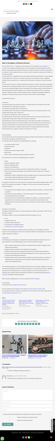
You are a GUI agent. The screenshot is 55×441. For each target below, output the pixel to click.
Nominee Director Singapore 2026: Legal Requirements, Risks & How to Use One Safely (26, 302)
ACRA (6, 218)
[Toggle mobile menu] (52, 9)
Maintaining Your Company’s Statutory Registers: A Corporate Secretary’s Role (42, 302)
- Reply (6, 368)
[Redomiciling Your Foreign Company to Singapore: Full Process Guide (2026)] (40, 335)
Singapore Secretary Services (19, 284)
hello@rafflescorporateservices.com (31, 1)
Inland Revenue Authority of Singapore (14, 226)
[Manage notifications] (51, 437)
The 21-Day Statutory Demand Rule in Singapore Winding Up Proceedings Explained (14, 355)
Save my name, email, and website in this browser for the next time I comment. (23, 414)
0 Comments (12, 358)
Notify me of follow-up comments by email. (27, 417)
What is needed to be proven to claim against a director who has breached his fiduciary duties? (22, 367)
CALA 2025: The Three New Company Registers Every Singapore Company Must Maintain (8, 302)
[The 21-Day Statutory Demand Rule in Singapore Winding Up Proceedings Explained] (14, 335)
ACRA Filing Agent (35, 278)
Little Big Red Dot (40, 432)
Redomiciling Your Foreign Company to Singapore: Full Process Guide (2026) (38, 355)
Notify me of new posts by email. (25, 420)
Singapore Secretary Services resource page (34, 288)
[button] (3, 347)
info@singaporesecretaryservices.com (12, 293)
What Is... (18, 313)
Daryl (4, 313)
